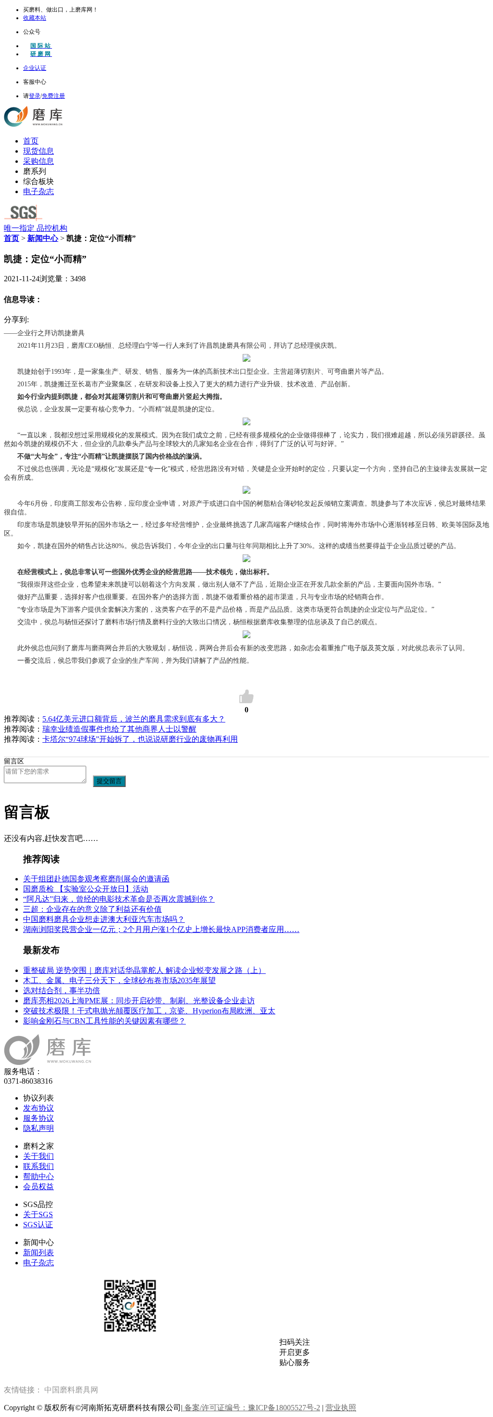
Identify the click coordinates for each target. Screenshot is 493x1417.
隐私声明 (38, 1128)
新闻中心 (42, 238)
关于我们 (38, 1156)
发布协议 (38, 1108)
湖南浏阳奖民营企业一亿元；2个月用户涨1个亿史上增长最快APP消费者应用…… (161, 929)
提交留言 (109, 781)
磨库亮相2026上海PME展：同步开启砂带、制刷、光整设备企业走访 (139, 1001)
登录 (34, 95)
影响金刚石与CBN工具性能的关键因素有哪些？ (104, 1021)
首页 (31, 141)
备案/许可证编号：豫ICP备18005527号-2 (251, 1408)
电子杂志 (38, 191)
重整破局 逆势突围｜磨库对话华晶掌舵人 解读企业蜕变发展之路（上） (144, 970)
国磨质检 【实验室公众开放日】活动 (85, 889)
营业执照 (340, 1408)
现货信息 (38, 151)
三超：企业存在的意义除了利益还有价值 (92, 909)
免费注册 (53, 95)
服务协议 (38, 1118)
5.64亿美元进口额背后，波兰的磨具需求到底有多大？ (133, 719)
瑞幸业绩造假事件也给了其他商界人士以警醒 (119, 729)
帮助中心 (38, 1176)
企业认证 (34, 68)
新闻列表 (38, 1252)
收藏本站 (34, 17)
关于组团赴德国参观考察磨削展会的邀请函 (96, 879)
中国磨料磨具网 (71, 1390)
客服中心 (34, 82)
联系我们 (38, 1166)
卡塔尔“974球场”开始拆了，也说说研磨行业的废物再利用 (140, 739)
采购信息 (38, 161)
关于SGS (38, 1214)
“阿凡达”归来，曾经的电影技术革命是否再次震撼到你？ (119, 899)
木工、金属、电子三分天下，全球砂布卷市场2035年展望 (119, 980)
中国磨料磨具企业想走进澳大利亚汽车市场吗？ (104, 919)
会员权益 (38, 1186)
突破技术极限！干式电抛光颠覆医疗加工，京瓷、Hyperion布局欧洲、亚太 (149, 1011)
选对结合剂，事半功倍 (61, 990)
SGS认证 (38, 1224)
